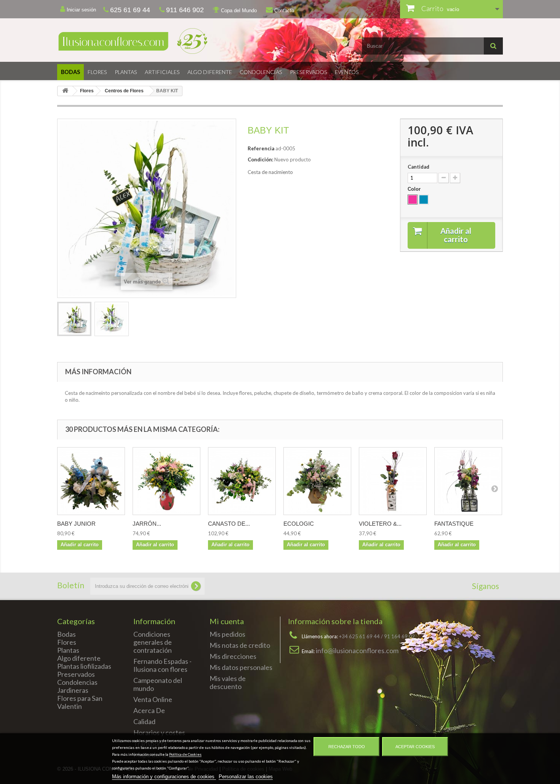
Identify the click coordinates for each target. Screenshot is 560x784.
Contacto (283, 10)
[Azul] (423, 199)
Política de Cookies (185, 754)
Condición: (260, 159)
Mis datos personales (241, 667)
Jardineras (72, 690)
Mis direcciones (233, 656)
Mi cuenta (227, 621)
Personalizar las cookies (246, 776)
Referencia (261, 148)
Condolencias (261, 72)
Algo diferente (209, 72)
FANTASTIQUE (454, 523)
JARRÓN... (147, 523)
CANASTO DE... (229, 523)
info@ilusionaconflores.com (357, 650)
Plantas (126, 72)
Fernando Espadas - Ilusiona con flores (162, 665)
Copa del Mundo (238, 10)
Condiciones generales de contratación (152, 642)
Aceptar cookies (415, 746)
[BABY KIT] (74, 319)
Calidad (144, 721)
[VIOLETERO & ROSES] (393, 481)
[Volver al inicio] (65, 91)
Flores (97, 72)
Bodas (70, 72)
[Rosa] (412, 199)
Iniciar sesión (80, 10)
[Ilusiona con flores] (165, 41)
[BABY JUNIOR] (91, 481)
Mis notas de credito (240, 645)
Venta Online (152, 699)
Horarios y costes (159, 732)
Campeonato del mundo (157, 684)
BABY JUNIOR (76, 523)
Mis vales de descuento (228, 682)
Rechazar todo (346, 746)
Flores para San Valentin (79, 702)
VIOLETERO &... (380, 523)
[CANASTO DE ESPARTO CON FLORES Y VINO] (242, 481)
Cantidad (418, 167)
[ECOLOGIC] (317, 481)
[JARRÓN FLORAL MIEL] (166, 481)
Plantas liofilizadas (84, 666)
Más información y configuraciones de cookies (164, 776)
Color (415, 189)
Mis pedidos (227, 634)
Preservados (308, 72)
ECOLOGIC (298, 523)
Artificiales (162, 72)
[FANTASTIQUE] (468, 481)
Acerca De (149, 710)
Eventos (347, 72)
